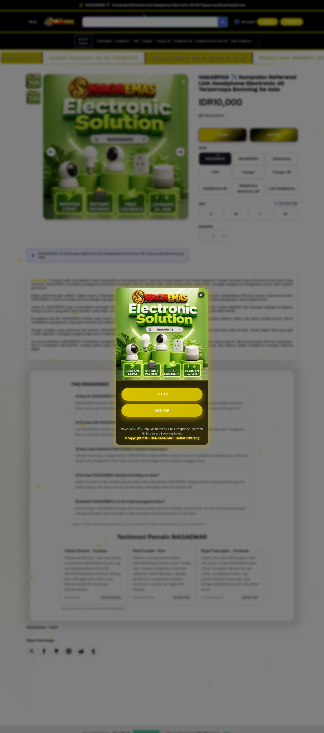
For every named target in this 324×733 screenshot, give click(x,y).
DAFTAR (162, 410)
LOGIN (162, 394)
